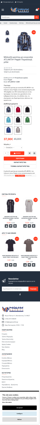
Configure (20, 413)
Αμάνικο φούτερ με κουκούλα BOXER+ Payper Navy (11, 218)
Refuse (19, 419)
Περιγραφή (20, 158)
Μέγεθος (7, 144)
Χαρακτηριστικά (20, 162)
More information (7, 402)
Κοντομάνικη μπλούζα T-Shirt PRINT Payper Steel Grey (29, 257)
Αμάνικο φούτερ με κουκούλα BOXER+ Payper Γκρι (29, 218)
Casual (5, 23)
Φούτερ (21, 23)
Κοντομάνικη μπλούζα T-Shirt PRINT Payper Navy (10, 256)
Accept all (20, 407)
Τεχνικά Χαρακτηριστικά (20, 166)
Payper (10, 79)
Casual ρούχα (13, 23)
